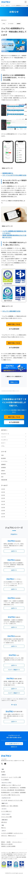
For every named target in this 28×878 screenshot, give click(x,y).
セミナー (3, 443)
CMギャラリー (4, 835)
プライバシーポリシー (17, 842)
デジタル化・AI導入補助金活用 (7, 790)
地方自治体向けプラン (14, 787)
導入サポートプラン (15, 794)
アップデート (4, 440)
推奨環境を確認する (7, 173)
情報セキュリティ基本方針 (6, 844)
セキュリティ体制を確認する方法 (11, 311)
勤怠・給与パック (5, 787)
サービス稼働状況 (5, 779)
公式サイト (14, 551)
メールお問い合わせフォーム (14, 743)
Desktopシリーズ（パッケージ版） (15, 800)
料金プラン (3, 827)
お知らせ (8, 5)
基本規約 (8, 842)
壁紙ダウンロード (12, 835)
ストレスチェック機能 (6, 794)
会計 (2, 476)
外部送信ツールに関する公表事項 (8, 846)
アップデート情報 (17, 777)
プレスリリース (5, 433)
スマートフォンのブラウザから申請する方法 (14, 175)
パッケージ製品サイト (14, 669)
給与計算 (3, 473)
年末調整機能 (23, 787)
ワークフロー (11, 23)
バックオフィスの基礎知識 (6, 833)
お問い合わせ (4, 822)
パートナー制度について (6, 811)
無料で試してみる (14, 324)
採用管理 (3, 467)
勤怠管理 (3, 458)
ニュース (3, 436)
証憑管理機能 (23, 792)
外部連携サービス (5, 805)
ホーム (2, 5)
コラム (3, 23)
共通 (2, 455)
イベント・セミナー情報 (6, 816)
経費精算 (18, 23)
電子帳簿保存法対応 (5, 792)
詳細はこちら (14, 382)
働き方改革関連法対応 (20, 790)
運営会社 (3, 842)
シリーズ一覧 (4, 800)
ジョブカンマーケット (18, 833)
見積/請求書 (4, 480)
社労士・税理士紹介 (14, 805)
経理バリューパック (16, 785)
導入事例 (3, 771)
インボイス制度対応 (15, 792)
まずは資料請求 (14, 329)
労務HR (3, 470)
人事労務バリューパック (6, 785)
